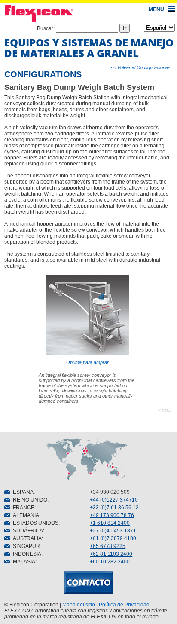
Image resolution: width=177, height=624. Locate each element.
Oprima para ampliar (87, 362)
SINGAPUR (25, 546)
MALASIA (22, 562)
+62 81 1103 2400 (111, 554)
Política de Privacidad (124, 605)
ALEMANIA (24, 515)
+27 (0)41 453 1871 (113, 531)
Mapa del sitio (78, 605)
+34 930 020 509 (110, 492)
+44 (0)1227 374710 (114, 500)
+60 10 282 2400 (110, 562)
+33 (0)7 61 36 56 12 (114, 508)
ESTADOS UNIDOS (34, 523)
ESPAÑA (22, 492)
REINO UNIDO (28, 500)
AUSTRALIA (26, 538)
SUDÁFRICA (26, 531)
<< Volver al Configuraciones (141, 67)
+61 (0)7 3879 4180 (113, 538)
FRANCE (22, 508)
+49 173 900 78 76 (112, 515)
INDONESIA (25, 554)
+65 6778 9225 (107, 546)
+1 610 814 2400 (110, 523)
